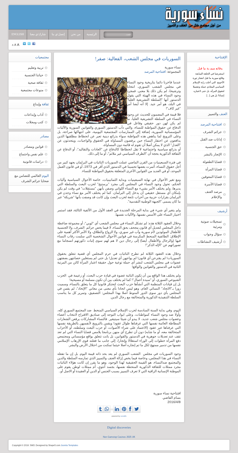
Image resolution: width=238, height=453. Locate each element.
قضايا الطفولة (212, 162)
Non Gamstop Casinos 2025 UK (119, 437)
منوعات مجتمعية (32, 90)
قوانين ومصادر (33, 146)
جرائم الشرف (212, 132)
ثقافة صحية (35, 82)
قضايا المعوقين (211, 177)
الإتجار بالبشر (213, 154)
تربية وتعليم (35, 67)
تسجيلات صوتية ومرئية (211, 224)
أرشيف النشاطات (209, 241)
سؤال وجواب (213, 234)
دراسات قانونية (33, 161)
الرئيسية (92, 34)
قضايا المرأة (213, 169)
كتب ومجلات (34, 122)
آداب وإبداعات (33, 114)
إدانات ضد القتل (211, 139)
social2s (123, 416)
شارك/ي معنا (38, 34)
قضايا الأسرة (213, 184)
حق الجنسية (213, 147)
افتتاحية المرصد (155, 71)
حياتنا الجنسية (34, 75)
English (17, 34)
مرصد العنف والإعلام (213, 194)
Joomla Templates (69, 445)
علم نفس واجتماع (31, 154)
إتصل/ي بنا (58, 34)
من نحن (75, 34)
